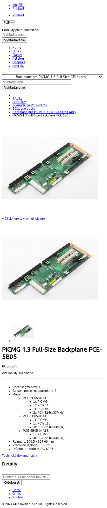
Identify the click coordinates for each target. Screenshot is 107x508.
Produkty (19, 101)
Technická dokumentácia (19, 455)
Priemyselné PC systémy (29, 105)
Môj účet (18, 5)
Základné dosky (23, 108)
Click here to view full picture (23, 218)
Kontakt (17, 497)
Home (16, 490)
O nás (16, 494)
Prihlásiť (18, 8)
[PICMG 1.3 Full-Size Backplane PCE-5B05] (50, 215)
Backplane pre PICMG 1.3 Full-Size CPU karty (44, 112)
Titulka (17, 98)
